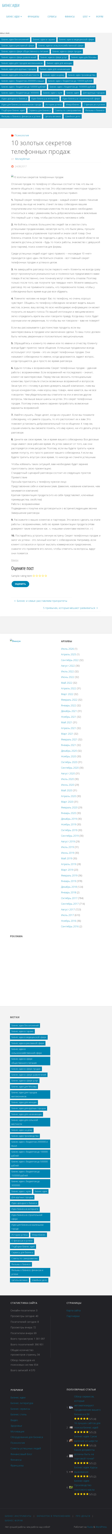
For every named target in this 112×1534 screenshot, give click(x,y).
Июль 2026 (67, 648)
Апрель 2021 (68, 728)
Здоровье (16, 1425)
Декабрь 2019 (69, 818)
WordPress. (101, 1526)
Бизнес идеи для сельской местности (20, 74)
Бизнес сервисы (20, 1408)
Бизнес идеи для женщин (59, 63)
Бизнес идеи (18, 1397)
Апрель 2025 (68, 654)
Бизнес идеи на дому (53, 74)
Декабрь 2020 (69, 750)
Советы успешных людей (26, 1448)
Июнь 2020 (67, 784)
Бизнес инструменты (18, 1516)
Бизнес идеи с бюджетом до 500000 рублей (23, 86)
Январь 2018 (68, 892)
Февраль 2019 (69, 875)
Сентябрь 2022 (70, 660)
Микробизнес (73, 104)
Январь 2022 (68, 705)
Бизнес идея (72, 92)
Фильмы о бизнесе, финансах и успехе (21, 116)
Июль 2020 (67, 779)
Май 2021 (66, 722)
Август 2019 (68, 841)
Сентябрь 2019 (70, 835)
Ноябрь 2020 (68, 756)
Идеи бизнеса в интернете (44, 98)
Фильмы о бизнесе (94, 110)
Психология (22, 135)
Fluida (89, 1526)
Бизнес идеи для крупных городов (18, 69)
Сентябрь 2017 (70, 903)
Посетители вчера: (22, 1333)
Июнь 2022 (67, 677)
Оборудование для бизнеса (27, 1437)
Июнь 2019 (67, 852)
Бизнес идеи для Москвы (83, 57)
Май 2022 (66, 682)
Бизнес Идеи (10, 5)
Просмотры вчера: (22, 1327)
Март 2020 (67, 801)
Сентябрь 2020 (70, 767)
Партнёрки (73, 1316)
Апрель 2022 (68, 688)
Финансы (16, 1459)
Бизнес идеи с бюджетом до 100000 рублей (70, 80)
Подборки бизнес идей (13, 110)
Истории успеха (53, 104)
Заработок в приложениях (53, 1516)
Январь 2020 (68, 813)
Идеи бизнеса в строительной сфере (81, 98)
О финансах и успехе (94, 104)
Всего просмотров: (22, 1338)
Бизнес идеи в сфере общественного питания (24, 51)
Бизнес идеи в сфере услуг (53, 57)
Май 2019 (66, 858)
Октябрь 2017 (69, 898)
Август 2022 (68, 665)
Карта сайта (73, 1310)
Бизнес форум (14, 1520)
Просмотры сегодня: (23, 1316)
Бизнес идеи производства (81, 74)
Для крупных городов (94, 92)
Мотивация (17, 1431)
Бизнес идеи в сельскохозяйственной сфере (60, 45)
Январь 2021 (68, 745)
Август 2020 (68, 773)
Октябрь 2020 (69, 762)
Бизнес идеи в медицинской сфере (76, 39)
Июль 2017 (67, 915)
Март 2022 (67, 694)
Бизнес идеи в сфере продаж (67, 51)
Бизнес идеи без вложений (15, 39)
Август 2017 (68, 909)
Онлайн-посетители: (23, 1310)
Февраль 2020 (69, 807)
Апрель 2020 (68, 796)
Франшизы (17, 1465)
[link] (5, 27)
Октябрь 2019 (69, 830)
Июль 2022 (67, 671)
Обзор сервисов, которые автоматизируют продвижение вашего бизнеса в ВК (87, 1405)
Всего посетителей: (23, 1344)
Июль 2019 (67, 847)
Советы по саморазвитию (68, 110)
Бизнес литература (22, 1403)
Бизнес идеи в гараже (44, 39)
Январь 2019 (68, 881)
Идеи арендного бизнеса (14, 98)
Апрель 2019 (68, 864)
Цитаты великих (53, 116)
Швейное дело (72, 116)
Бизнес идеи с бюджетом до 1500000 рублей (72, 86)
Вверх (14, 560)
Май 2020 (66, 790)
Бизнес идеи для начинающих (55, 69)
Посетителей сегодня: (24, 1321)
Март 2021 (67, 733)
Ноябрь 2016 (68, 920)
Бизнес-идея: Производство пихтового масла (84, 1485)
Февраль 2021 (69, 739)
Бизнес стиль (19, 1414)
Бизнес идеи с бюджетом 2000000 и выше (22, 80)
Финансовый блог (21, 1454)
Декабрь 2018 (69, 886)
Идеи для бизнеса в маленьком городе (21, 104)
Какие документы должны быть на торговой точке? (84, 1454)
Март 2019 (67, 869)
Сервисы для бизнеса (40, 110)
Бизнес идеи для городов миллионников (22, 63)
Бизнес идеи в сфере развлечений (18, 57)
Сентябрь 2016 (70, 926)
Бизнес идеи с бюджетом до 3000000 (20, 92)
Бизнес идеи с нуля (52, 92)
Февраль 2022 (69, 699)
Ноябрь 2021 (68, 716)
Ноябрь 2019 (68, 824)
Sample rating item (21, 575)
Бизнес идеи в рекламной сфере (17, 45)
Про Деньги (83, 1516)
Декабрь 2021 (69, 711)
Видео (14, 1420)
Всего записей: (20, 1370)
